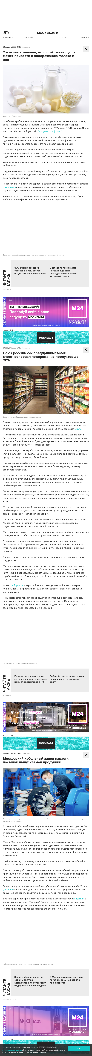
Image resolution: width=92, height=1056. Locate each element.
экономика (7, 290)
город (14, 999)
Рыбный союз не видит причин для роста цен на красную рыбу (67, 679)
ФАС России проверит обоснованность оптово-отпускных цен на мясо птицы (30, 270)
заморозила (9, 187)
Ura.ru (78, 429)
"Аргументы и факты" (50, 131)
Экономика (27, 47)
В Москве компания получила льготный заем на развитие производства (66, 980)
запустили (78, 898)
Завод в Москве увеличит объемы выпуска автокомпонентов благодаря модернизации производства (30, 981)
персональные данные (12, 1050)
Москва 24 (46, 33)
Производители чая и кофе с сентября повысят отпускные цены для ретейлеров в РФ (30, 679)
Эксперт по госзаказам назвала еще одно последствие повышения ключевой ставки (63, 272)
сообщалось (16, 585)
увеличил (8, 889)
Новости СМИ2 (8, 330)
